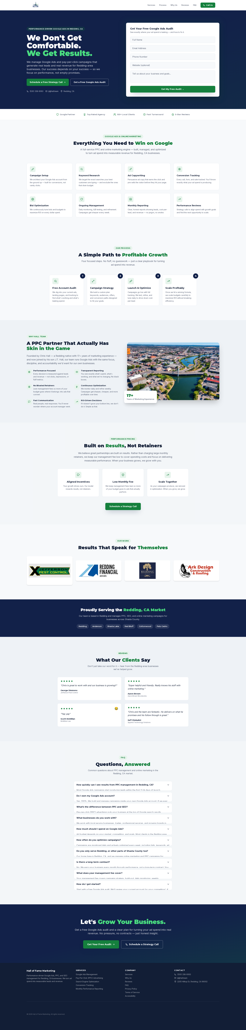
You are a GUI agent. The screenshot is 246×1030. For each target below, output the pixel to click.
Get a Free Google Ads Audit (89, 82)
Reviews (185, 5)
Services (151, 5)
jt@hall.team (53, 91)
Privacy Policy (131, 989)
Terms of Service (132, 992)
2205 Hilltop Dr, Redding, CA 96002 (192, 981)
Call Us (209, 5)
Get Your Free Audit (99, 944)
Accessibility (130, 996)
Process (162, 5)
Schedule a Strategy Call (123, 506)
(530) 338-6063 (36, 91)
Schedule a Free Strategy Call (46, 82)
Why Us (174, 5)
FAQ (194, 5)
